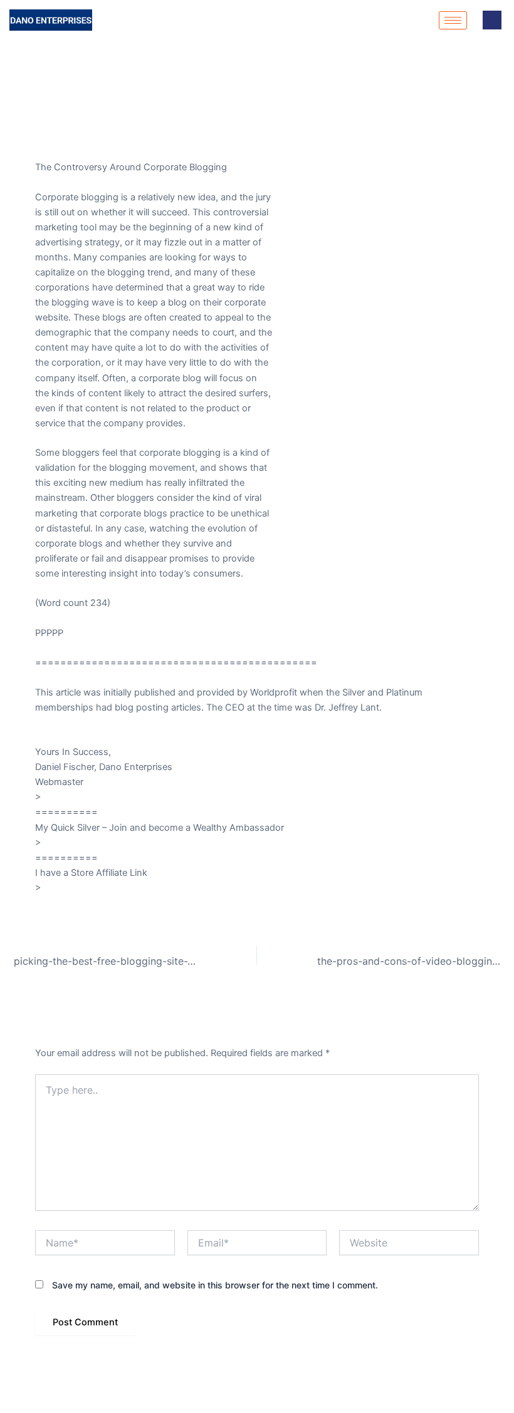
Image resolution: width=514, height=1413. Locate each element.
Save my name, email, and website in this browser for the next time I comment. (215, 1285)
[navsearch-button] (492, 20)
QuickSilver (67, 842)
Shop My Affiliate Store (92, 887)
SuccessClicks (74, 797)
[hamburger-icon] (453, 20)
